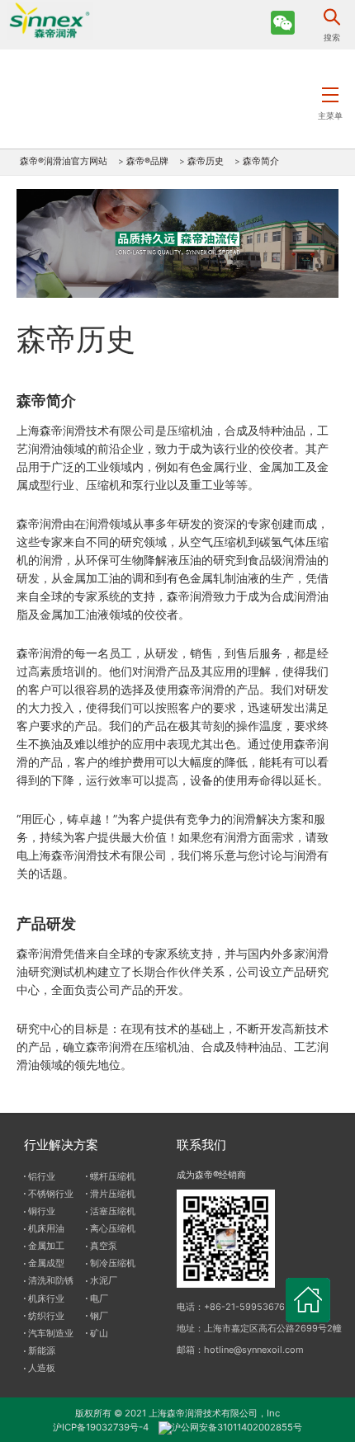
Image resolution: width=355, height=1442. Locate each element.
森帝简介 (261, 161)
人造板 (41, 1368)
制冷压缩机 (112, 1263)
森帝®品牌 (147, 161)
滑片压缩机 (112, 1193)
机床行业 (46, 1298)
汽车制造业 (50, 1333)
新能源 (41, 1350)
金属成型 (46, 1263)
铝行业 (41, 1176)
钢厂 (99, 1316)
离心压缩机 (112, 1228)
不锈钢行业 (50, 1193)
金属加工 (46, 1245)
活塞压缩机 (112, 1211)
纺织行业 (46, 1316)
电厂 (99, 1298)
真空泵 (103, 1245)
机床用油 (46, 1228)
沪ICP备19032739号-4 (101, 1427)
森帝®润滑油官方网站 (63, 161)
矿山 (99, 1333)
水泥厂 (103, 1280)
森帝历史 (205, 161)
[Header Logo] (46, 20)
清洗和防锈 (50, 1280)
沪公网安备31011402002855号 (237, 1427)
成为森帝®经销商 (211, 1174)
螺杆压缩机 (112, 1176)
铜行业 (41, 1211)
